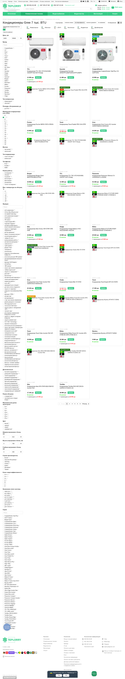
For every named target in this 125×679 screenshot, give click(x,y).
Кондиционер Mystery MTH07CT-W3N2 (104, 333)
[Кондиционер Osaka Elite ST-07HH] (74, 260)
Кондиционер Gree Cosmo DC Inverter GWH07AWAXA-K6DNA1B (104, 125)
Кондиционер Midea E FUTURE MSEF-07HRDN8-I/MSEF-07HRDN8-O (104, 229)
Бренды (10, 1)
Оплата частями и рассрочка (72, 659)
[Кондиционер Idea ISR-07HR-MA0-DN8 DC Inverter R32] (41, 364)
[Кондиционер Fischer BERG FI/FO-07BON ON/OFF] (41, 102)
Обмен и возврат (34, 1)
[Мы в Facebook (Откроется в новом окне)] (81, 1)
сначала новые (69, 22)
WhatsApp (107, 641)
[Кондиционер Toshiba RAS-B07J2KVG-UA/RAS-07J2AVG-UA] (74, 364)
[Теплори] (12, 7)
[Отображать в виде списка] (121, 22)
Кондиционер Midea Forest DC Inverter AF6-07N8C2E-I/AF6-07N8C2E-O (73, 334)
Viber (105, 639)
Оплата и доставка (23, 1)
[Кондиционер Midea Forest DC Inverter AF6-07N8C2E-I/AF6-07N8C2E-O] (74, 311)
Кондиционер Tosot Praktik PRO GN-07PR (73, 124)
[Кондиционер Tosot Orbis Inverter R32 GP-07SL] (41, 311)
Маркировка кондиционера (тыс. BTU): (11, 27)
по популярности (79, 22)
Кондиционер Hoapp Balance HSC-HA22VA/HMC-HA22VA (70, 229)
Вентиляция (98, 14)
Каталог (5, 1)
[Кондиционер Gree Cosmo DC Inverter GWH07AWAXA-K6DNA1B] (106, 102)
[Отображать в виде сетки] (118, 22)
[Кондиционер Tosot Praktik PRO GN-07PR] (74, 102)
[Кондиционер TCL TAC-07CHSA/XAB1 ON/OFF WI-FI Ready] (74, 153)
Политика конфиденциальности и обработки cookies (72, 664)
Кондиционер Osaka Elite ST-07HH (70, 282)
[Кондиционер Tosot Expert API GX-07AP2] (106, 260)
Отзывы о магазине (45, 1)
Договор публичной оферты (71, 661)
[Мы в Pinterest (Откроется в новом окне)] (88, 1)
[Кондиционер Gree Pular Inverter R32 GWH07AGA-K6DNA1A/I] (41, 260)
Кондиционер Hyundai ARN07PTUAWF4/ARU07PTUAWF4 (71, 72)
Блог (52, 1)
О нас (15, 1)
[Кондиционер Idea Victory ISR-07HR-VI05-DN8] (41, 206)
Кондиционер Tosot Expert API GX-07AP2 (105, 282)
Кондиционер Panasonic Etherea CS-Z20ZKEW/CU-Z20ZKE (103, 176)
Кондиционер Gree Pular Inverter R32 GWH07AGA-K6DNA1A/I (38, 282)
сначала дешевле (91, 22)
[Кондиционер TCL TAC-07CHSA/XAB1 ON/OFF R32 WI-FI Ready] (41, 49)
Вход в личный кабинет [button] (70, 639)
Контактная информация (61, 1)
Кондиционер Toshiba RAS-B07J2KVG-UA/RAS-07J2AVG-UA (72, 387)
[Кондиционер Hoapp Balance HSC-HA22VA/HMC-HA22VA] (74, 206)
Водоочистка (79, 14)
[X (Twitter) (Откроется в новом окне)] (85, 1)
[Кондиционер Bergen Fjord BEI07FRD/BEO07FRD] (41, 153)
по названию (101, 22)
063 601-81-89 (31, 5)
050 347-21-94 (58, 5)
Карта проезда (108, 652)
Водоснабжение (58, 14)
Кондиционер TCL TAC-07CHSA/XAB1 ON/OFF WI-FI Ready (71, 176)
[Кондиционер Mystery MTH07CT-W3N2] (106, 311)
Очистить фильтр (7, 32)
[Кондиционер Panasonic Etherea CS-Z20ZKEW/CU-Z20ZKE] (106, 153)
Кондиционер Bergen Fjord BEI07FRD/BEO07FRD (35, 176)
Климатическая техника (34, 14)
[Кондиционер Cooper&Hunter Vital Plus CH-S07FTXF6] (106, 49)
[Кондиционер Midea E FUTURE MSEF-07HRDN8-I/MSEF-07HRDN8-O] (106, 206)
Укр (94, 1)
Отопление (12, 14)
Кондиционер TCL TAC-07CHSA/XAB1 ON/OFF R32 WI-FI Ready (39, 72)
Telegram (106, 644)
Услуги (114, 14)
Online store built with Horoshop (10, 675)
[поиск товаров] (90, 8)
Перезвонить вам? (70, 5)
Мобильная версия (9, 656)
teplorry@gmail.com (109, 646)
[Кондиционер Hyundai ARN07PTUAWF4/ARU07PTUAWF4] (74, 49)
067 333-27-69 (45, 5)
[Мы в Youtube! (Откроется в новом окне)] (83, 1)
